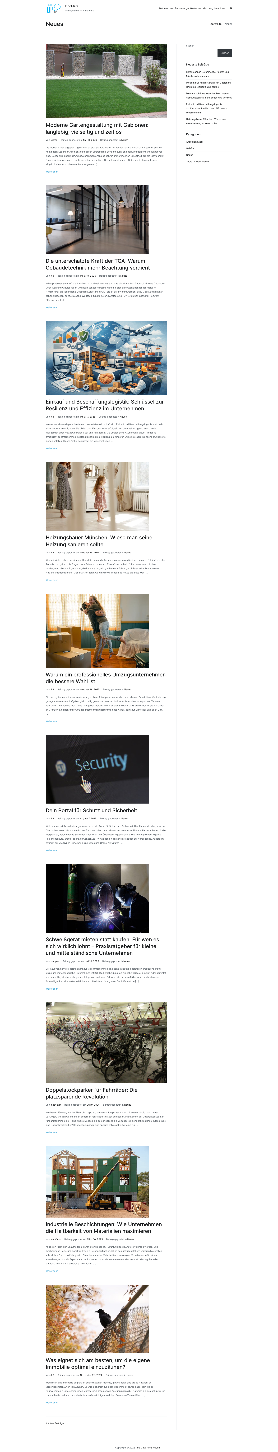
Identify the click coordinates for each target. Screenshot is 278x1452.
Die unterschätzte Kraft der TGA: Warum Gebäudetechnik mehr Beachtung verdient (209, 95)
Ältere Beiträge (56, 1423)
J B (52, 275)
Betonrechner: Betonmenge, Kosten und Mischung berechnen (192, 8)
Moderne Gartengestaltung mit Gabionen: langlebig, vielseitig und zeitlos (208, 84)
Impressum (154, 1447)
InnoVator (56, 1104)
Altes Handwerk (194, 141)
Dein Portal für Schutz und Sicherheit (91, 810)
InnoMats (71, 6)
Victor (54, 140)
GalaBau (190, 148)
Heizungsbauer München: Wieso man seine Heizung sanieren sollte (206, 121)
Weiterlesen (52, 171)
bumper (55, 961)
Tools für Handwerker (197, 161)
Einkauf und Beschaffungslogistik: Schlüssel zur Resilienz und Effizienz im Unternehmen (207, 108)
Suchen (190, 45)
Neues (124, 140)
